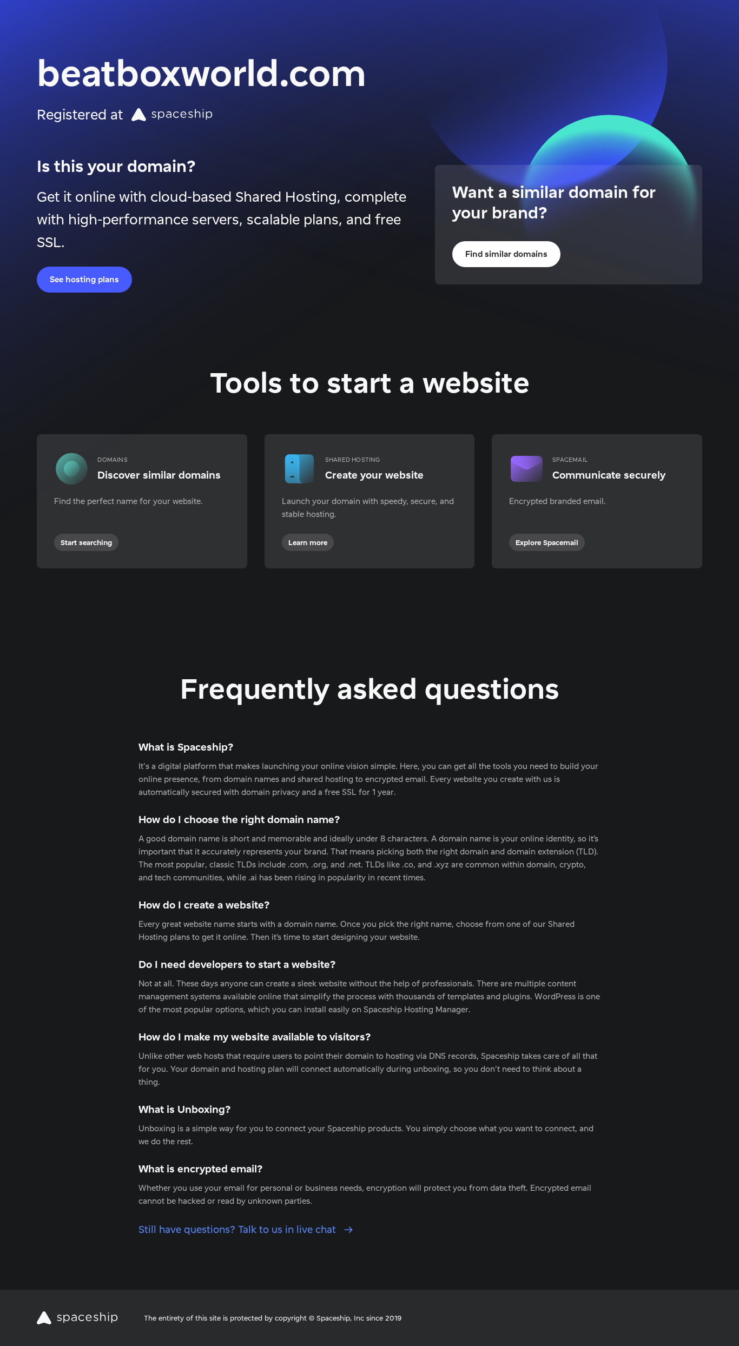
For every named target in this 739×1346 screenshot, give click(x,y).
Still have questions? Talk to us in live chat (238, 1229)
